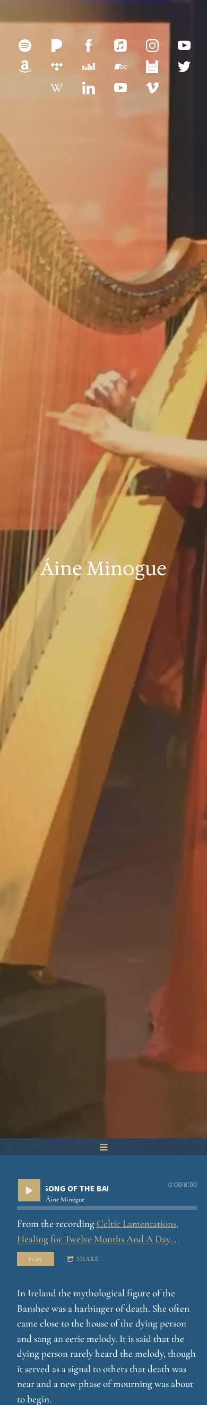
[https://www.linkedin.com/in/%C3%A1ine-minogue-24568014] (88, 88)
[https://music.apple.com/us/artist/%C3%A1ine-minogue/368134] (120, 45)
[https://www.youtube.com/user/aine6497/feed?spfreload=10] (184, 45)
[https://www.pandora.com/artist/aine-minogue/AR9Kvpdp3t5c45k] (56, 45)
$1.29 (35, 1258)
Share (87, 1258)
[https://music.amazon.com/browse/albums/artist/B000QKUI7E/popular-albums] (25, 66)
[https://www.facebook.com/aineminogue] (88, 45)
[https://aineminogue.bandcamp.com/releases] (120, 66)
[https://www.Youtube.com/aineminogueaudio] (120, 88)
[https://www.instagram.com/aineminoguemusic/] (152, 45)
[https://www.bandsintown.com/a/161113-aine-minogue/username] (152, 66)
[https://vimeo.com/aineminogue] (152, 88)
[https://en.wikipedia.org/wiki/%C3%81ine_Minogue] (56, 88)
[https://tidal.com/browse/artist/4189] (56, 66)
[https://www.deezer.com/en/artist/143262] (88, 66)
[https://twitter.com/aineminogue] (184, 66)
